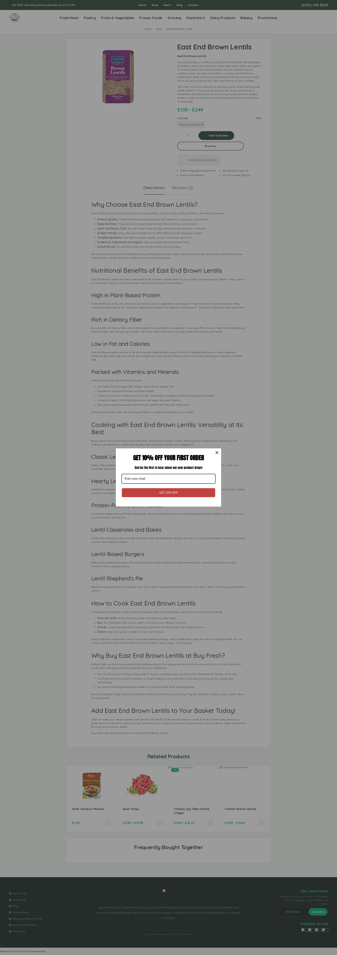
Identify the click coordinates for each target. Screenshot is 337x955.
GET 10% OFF (168, 492)
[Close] (217, 452)
